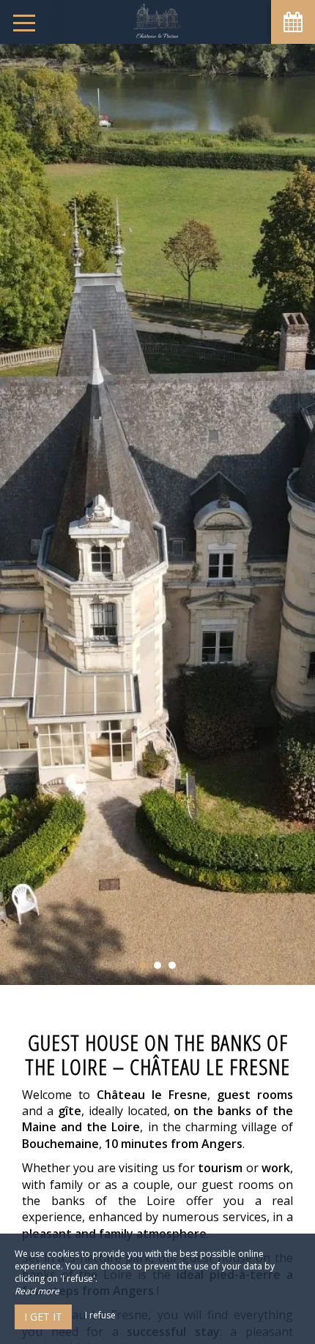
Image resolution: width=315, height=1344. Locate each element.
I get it (43, 1317)
